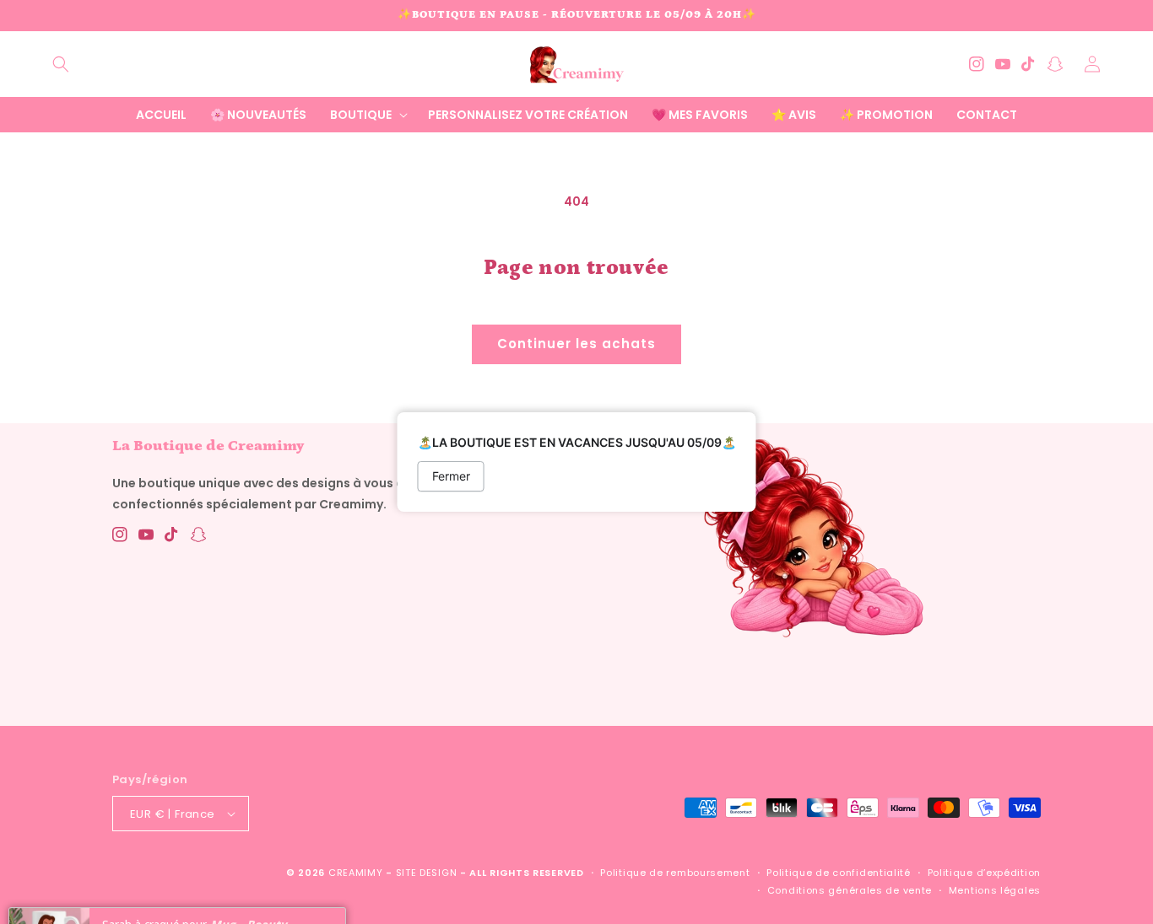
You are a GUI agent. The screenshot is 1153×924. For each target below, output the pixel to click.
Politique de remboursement (675, 872)
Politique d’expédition (984, 872)
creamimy (355, 872)
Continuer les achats (576, 343)
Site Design (426, 872)
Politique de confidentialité (838, 872)
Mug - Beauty (248, 884)
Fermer (451, 476)
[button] (60, 64)
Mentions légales (995, 890)
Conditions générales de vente (849, 890)
